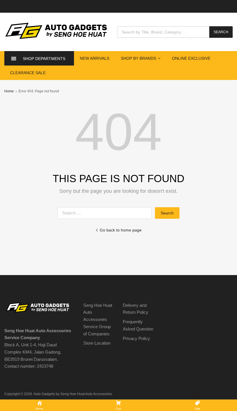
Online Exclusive (191, 58)
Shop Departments (44, 58)
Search (221, 32)
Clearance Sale (28, 72)
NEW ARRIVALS (94, 58)
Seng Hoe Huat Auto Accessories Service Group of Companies (97, 319)
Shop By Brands (138, 58)
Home (9, 91)
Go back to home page (121, 230)
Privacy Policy (136, 338)
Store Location (96, 343)
